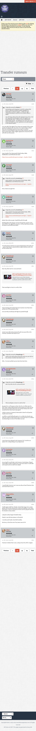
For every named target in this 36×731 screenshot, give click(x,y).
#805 (32, 379)
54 (17, 88)
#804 (32, 351)
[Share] (32, 99)
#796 (33, 104)
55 (22, 88)
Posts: (7, 100)
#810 (33, 540)
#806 (32, 438)
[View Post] (20, 107)
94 (27, 88)
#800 (32, 243)
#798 (33, 175)
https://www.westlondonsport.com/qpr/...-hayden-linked (17, 157)
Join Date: (8, 98)
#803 (32, 329)
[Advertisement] (18, 50)
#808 (32, 482)
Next (32, 88)
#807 (32, 459)
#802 (32, 305)
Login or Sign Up (29, 1)
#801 (33, 266)
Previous (6, 88)
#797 (33, 150)
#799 (33, 206)
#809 (32, 504)
